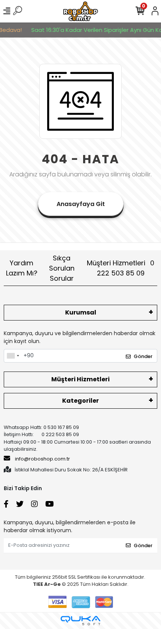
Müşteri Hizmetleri (120, 268)
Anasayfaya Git (81, 204)
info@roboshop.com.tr (42, 458)
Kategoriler (80, 400)
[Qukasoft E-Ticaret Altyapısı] (80, 620)
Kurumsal (80, 312)
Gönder (143, 356)
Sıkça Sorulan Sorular (62, 268)
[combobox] (12, 355)
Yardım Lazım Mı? (21, 268)
